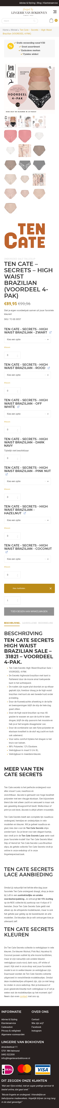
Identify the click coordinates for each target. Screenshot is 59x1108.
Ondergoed (10, 259)
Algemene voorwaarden (13, 1034)
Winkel (14, 30)
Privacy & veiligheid (11, 1030)
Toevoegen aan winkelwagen (29, 611)
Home (6, 30)
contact (23, 996)
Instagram (37, 1030)
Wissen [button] (7, 347)
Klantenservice (50, 3)
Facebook (36, 1027)
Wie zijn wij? (38, 1023)
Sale (20, 259)
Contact (35, 1019)
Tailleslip (29, 259)
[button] (50, 67)
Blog (39, 3)
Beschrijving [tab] (12, 623)
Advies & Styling (27, 3)
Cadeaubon (7, 1027)
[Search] (35, 21)
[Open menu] (55, 12)
